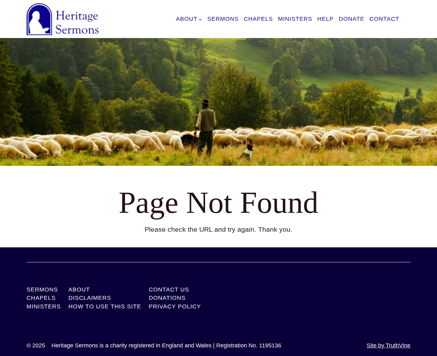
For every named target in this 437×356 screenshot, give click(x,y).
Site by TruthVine (388, 345)
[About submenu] (200, 19)
